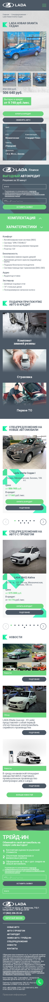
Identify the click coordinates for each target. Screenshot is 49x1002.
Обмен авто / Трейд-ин (19, 938)
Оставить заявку (24, 207)
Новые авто (13, 927)
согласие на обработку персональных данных (23, 973)
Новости (11, 945)
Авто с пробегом (16, 931)
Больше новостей (24, 795)
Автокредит (13, 934)
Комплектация (22, 218)
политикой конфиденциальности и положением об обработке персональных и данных (22, 192)
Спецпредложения (18, 15)
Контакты (12, 949)
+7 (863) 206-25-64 (12, 913)
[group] (24, 51)
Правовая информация (14, 994)
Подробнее (24, 508)
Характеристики (22, 227)
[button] (42, 48)
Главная (6, 15)
